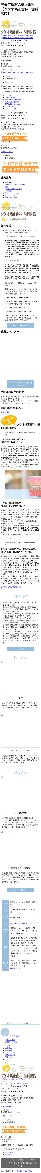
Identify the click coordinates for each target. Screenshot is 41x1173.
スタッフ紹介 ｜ (15, 1163)
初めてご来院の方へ (20, 325)
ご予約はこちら (7, 70)
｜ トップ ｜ (12, 1160)
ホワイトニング (7, 1084)
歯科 (13, 1079)
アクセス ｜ (23, 1166)
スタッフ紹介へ (20, 649)
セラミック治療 (22, 1084)
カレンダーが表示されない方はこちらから (20, 384)
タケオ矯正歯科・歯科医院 (22, 1171)
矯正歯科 (4, 1079)
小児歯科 (22, 1079)
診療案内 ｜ (23, 1160)
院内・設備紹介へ (20, 890)
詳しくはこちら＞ (17, 968)
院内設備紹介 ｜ (29, 1163)
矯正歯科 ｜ (34, 1160)
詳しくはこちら (7, 538)
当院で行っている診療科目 (11, 587)
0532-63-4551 (5, 412)
